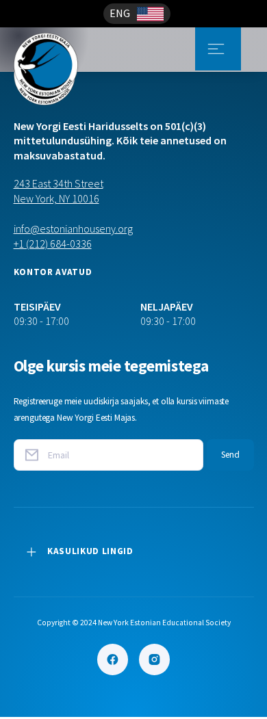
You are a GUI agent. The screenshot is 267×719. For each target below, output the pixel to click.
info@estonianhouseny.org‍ (73, 228)
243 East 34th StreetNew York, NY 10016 (58, 191)
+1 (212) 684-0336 (53, 243)
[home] (67, 48)
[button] (136, 14)
